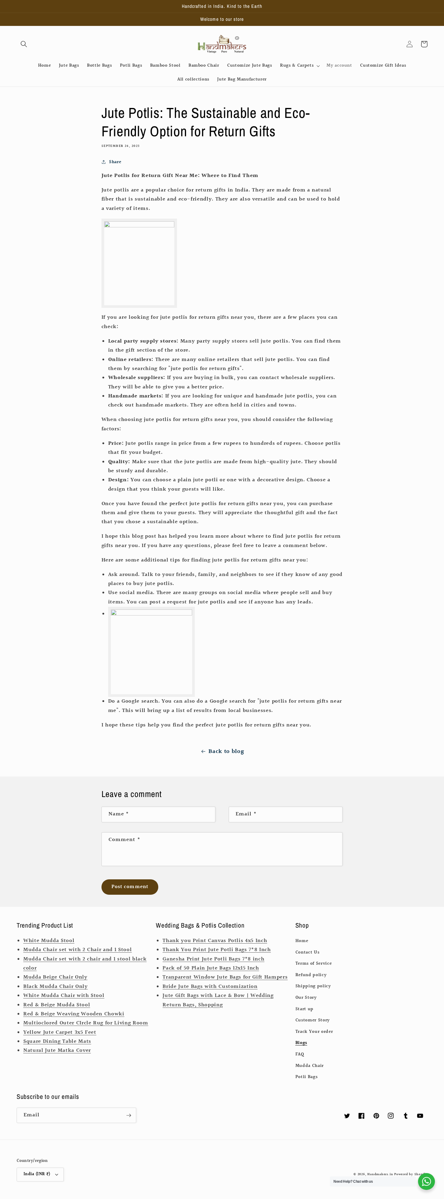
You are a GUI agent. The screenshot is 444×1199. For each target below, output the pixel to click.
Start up (304, 1009)
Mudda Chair (309, 1065)
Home (301, 940)
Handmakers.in (380, 1174)
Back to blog (226, 751)
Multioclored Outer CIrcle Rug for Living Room (85, 1023)
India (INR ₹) (37, 1174)
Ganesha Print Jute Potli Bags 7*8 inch (213, 959)
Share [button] (115, 162)
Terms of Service (313, 963)
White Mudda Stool (48, 941)
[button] (24, 44)
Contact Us (307, 952)
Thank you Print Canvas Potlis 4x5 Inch (214, 941)
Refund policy (311, 975)
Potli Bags (306, 1076)
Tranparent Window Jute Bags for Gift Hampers (225, 977)
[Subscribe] (128, 1115)
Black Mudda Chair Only (55, 986)
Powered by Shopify (410, 1174)
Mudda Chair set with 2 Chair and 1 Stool (77, 950)
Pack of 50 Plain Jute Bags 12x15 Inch (210, 968)
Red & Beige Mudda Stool (56, 1005)
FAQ (299, 1054)
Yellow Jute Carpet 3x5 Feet (59, 1032)
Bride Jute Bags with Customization (209, 986)
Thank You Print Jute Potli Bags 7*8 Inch (216, 950)
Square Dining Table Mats (57, 1041)
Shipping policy (313, 986)
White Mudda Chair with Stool (63, 996)
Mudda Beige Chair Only (55, 977)
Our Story (306, 997)
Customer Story (312, 1020)
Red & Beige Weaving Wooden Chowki (73, 1014)
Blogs (301, 1042)
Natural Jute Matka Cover (57, 1050)
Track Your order (314, 1031)
